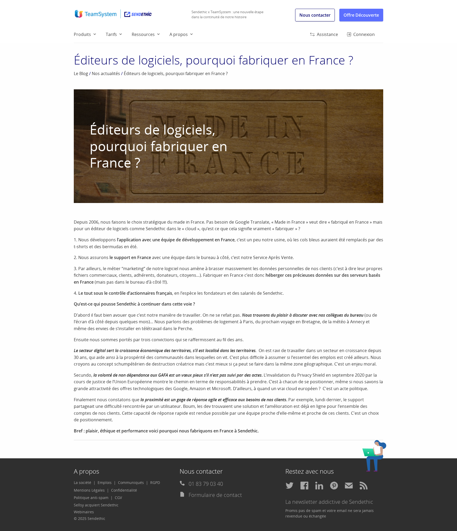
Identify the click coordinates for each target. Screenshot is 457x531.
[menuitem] (90, 34)
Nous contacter (315, 15)
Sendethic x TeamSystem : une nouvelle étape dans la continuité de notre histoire (227, 15)
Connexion (364, 34)
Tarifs (111, 34)
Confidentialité (124, 490)
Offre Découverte (361, 15)
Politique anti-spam (91, 497)
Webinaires (84, 511)
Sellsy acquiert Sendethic (96, 504)
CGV (118, 497)
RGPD (155, 482)
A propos (179, 34)
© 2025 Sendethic (89, 518)
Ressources (143, 34)
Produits (82, 34)
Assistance (327, 34)
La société (82, 482)
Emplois (105, 482)
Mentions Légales (89, 490)
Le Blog (81, 73)
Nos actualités (106, 73)
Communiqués (131, 482)
